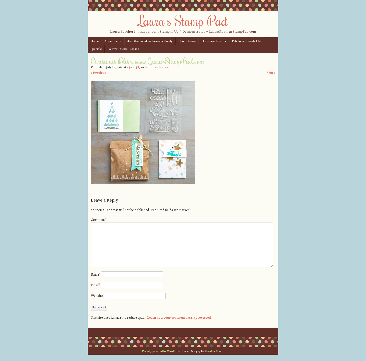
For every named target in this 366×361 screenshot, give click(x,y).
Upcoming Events (213, 41)
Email (95, 285)
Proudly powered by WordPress (161, 351)
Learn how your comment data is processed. (179, 317)
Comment (98, 219)
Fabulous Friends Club (247, 41)
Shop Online (187, 41)
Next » (270, 73)
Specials (96, 49)
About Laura (113, 41)
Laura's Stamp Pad (183, 20)
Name (95, 274)
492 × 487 (133, 67)
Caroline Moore (214, 351)
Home (95, 41)
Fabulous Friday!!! (157, 67)
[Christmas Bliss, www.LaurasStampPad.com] (143, 183)
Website (97, 295)
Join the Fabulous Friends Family (150, 41)
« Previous (98, 73)
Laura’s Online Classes (123, 49)
